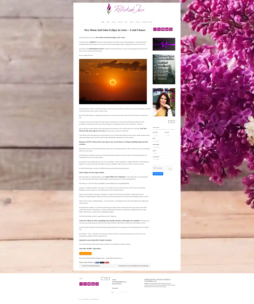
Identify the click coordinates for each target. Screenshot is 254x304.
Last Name (166, 132)
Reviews (138, 22)
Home (102, 22)
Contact (114, 22)
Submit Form (158, 173)
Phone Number (156, 144)
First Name (155, 132)
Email (154, 138)
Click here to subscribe (85, 253)
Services (120, 22)
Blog (126, 22)
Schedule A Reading (147, 22)
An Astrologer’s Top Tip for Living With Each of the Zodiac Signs (133, 265)
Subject (154, 150)
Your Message (156, 156)
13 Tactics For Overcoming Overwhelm (90, 265)
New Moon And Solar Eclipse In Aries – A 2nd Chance (98, 258)
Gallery (131, 22)
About (108, 22)
